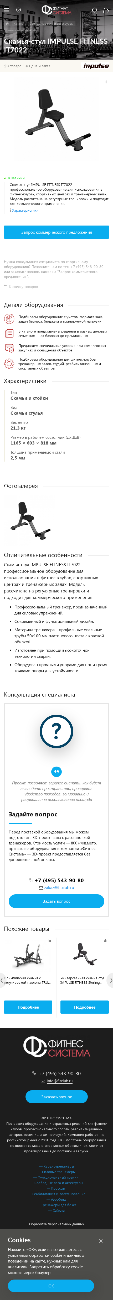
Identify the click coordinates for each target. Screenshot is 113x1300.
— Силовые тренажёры (56, 1171)
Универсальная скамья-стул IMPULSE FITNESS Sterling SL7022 (82, 980)
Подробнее (28, 1007)
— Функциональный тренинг (56, 1177)
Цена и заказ (39, 66)
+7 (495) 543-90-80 (59, 880)
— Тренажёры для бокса (56, 1204)
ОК (51, 1285)
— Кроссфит (56, 1188)
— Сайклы (56, 1210)
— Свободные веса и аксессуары (56, 1182)
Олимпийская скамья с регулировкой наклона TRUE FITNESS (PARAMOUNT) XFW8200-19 (27, 980)
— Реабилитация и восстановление (56, 1193)
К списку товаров (23, 286)
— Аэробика (56, 1199)
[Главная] (7, 23)
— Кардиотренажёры (56, 1166)
